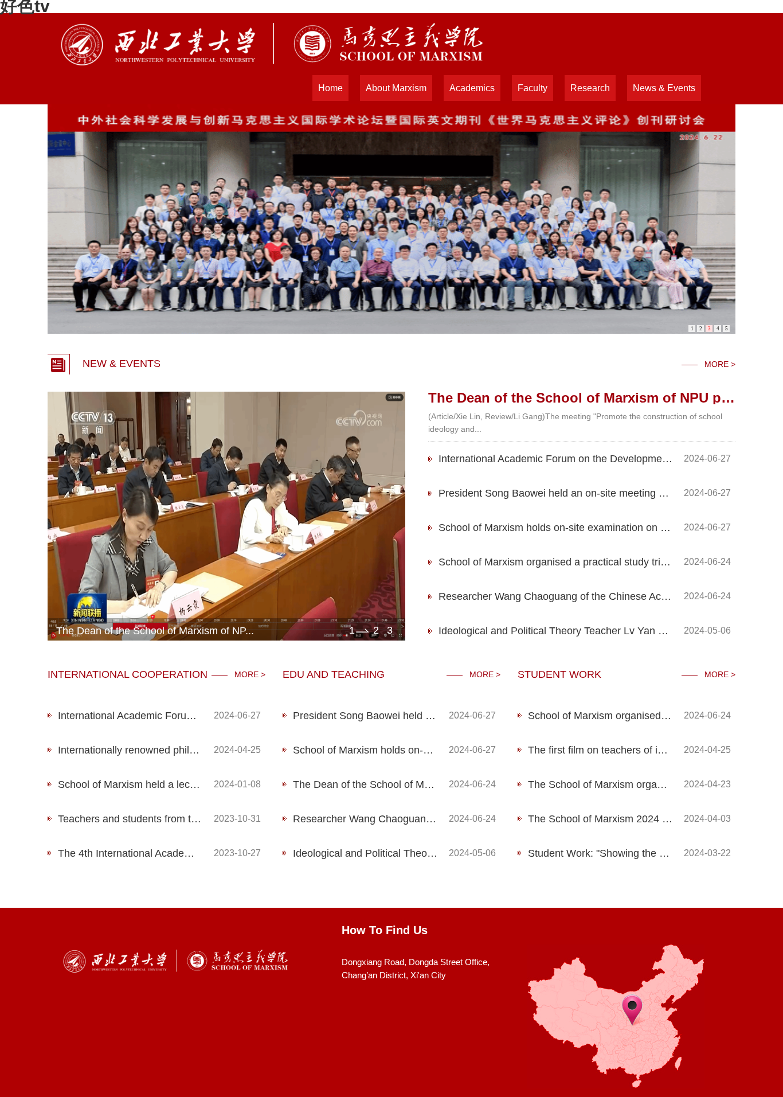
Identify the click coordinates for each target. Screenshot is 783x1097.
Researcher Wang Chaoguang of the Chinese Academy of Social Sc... (555, 596)
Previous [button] (53, 516)
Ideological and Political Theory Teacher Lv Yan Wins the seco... (555, 631)
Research (590, 88)
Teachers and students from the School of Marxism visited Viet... (130, 819)
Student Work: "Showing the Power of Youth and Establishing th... (600, 853)
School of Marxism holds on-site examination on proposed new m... (555, 527)
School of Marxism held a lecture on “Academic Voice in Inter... (130, 784)
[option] (226, 516)
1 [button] (352, 630)
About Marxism (396, 88)
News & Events (664, 88)
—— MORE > (708, 364)
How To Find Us (385, 930)
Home (330, 88)
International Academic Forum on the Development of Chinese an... (555, 458)
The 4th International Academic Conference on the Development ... (130, 853)
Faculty (532, 88)
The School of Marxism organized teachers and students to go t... (600, 784)
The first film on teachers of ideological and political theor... (600, 750)
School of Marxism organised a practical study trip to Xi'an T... (555, 562)
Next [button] (399, 516)
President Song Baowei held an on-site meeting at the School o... (555, 493)
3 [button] (390, 630)
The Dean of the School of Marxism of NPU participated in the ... (365, 784)
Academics (472, 88)
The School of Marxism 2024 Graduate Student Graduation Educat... (600, 819)
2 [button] (376, 630)
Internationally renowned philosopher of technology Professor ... (130, 750)
